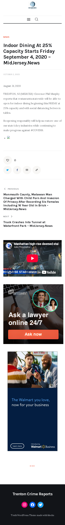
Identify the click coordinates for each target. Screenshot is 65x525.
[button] (9, 160)
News (6, 37)
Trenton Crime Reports (32, 494)
